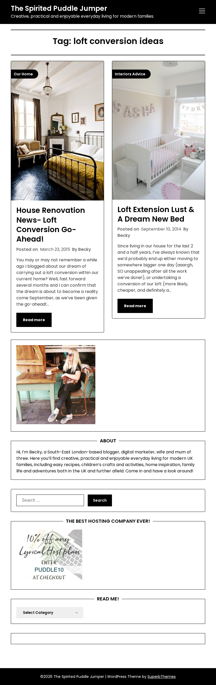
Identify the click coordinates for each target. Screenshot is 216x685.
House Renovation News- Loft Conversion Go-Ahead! (50, 224)
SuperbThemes (162, 676)
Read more (34, 319)
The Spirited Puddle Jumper (59, 8)
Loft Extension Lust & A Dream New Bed (155, 214)
